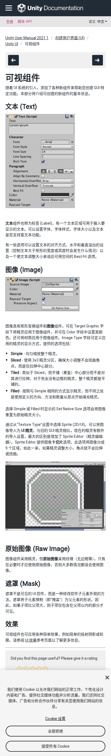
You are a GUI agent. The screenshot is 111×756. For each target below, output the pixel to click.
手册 (9, 21)
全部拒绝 (55, 731)
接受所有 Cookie (55, 746)
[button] (19, 668)
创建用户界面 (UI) (70, 38)
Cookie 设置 (55, 718)
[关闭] (107, 677)
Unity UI (11, 44)
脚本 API (25, 21)
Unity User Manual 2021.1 (26, 38)
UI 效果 (31, 640)
